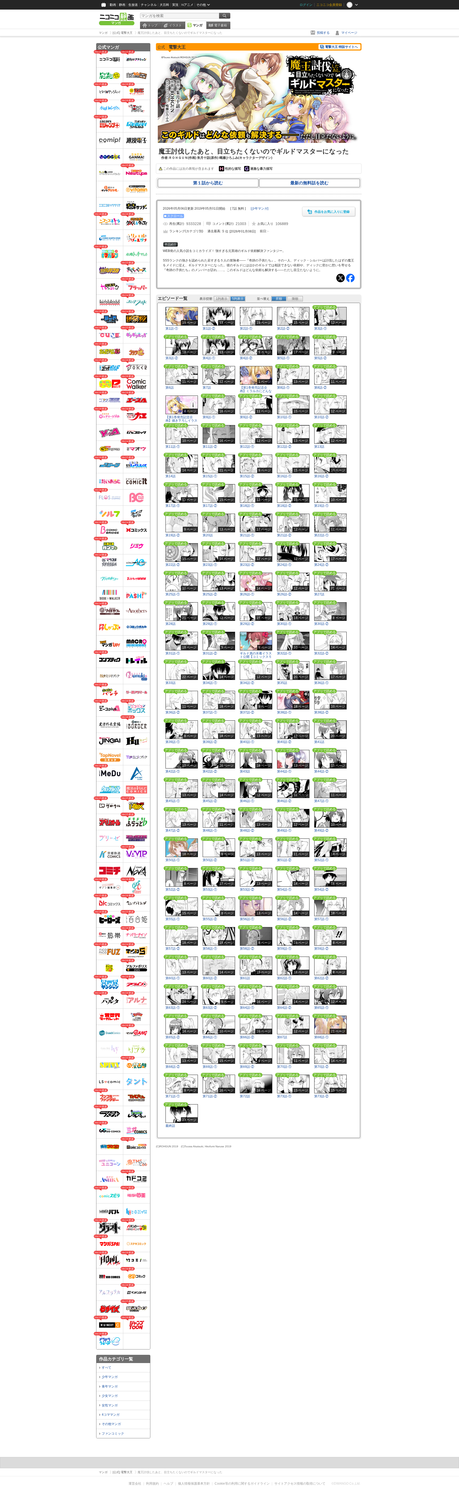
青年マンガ (110, 1386)
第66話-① (210, 1037)
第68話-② (172, 1067)
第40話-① (247, 742)
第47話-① (321, 801)
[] (259, 208)
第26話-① (247, 594)
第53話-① (210, 889)
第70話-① (284, 1067)
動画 (113, 4)
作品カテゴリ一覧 (116, 1359)
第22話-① (321, 535)
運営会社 (135, 1483)
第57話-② (172, 948)
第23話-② (247, 565)
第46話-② (284, 801)
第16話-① (284, 476)
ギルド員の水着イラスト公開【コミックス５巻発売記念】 (256, 656)
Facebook (350, 278)
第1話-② (209, 328)
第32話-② (321, 653)
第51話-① (247, 860)
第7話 (207, 387)
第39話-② (210, 742)
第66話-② (247, 1037)
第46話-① (247, 801)
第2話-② (283, 328)
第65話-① (321, 1008)
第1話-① (171, 328)
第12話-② (284, 446)
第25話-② (210, 594)
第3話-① (320, 328)
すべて (106, 1367)
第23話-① (210, 565)
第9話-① (209, 417)
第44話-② (321, 771)
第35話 (282, 683)
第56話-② (284, 919)
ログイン (306, 4)
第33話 (170, 683)
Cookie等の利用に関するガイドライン (242, 1483)
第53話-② (247, 889)
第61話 (245, 978)
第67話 (282, 1037)
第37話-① (210, 712)
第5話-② (320, 358)
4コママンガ (111, 1415)
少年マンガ (110, 1377)
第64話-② (284, 1008)
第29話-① (210, 624)
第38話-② (321, 712)
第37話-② (247, 712)
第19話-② (172, 535)
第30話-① (284, 624)
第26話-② (284, 594)
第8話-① (283, 387)
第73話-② (321, 1096)
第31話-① (172, 653)
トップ (152, 25)
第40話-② (284, 742)
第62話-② (321, 978)
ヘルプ (168, 1483)
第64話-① (247, 1008)
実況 (175, 4)
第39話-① (172, 742)
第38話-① (284, 712)
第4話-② (246, 358)
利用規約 (152, 1483)
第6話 (169, 387)
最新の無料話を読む (309, 183)
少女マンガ (110, 1396)
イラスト (175, 25)
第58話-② (247, 948)
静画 (122, 4)
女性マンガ (110, 1405)
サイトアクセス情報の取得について (299, 1483)
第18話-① (247, 506)
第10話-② (321, 417)
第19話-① (321, 506)
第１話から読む (208, 183)
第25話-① (172, 594)
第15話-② (247, 476)
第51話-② (284, 860)
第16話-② (321, 476)
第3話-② (171, 358)
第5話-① (283, 358)
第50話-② (210, 860)
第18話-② (284, 506)
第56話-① (247, 919)
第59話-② (321, 948)
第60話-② (210, 978)
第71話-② (210, 1096)
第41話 (319, 742)
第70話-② (321, 1067)
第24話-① (284, 565)
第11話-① (172, 446)
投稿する (323, 33)
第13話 (319, 446)
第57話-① (321, 919)
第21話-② (284, 535)
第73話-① (284, 1096)
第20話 (208, 535)
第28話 (170, 624)
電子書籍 (220, 25)
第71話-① (172, 1096)
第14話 (170, 476)
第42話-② (210, 771)
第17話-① (172, 506)
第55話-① (172, 919)
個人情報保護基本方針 (194, 1483)
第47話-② (172, 830)
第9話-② (246, 417)
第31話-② (210, 653)
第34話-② (247, 683)
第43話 (245, 771)
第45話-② (210, 801)
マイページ (349, 33)
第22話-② (172, 565)
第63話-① (172, 1008)
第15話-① (210, 476)
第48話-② (247, 830)
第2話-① (246, 328)
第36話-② (172, 712)
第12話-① (247, 446)
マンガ (197, 25)
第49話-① (284, 830)
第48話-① (210, 830)
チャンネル (149, 4)
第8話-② (320, 387)
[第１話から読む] (259, 142)
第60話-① (172, 978)
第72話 (245, 1096)
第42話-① (172, 771)
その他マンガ (111, 1424)
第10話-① (284, 417)
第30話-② (321, 624)
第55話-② (210, 919)
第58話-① (210, 948)
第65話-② (172, 1037)
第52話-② (172, 889)
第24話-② (321, 565)
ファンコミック (113, 1433)
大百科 (164, 4)
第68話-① (321, 1037)
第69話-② (247, 1067)
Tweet (340, 278)
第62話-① (284, 978)
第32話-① (284, 653)
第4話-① (209, 358)
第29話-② (247, 624)
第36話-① (321, 683)
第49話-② (321, 830)
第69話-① (210, 1067)
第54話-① (284, 889)
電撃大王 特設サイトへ (341, 47)
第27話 (319, 594)
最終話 (170, 1126)
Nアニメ (187, 4)
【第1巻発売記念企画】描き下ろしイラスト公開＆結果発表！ (181, 420)
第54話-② (321, 889)
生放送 (133, 4)
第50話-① (172, 860)
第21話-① (247, 535)
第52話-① (321, 860)
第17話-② (210, 506)
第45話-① (172, 801)
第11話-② (210, 446)
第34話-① (210, 683)
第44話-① (284, 771)
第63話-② (210, 1008)
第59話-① (284, 948)
